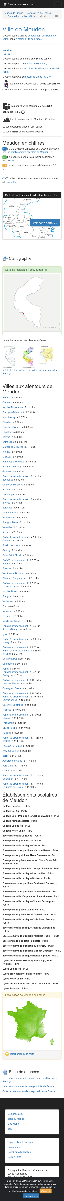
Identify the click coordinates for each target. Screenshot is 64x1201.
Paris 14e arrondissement (16, 537)
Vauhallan (7, 601)
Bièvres (6, 502)
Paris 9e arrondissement (15, 693)
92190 (6, 53)
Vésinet (6, 740)
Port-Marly (8, 765)
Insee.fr (11, 182)
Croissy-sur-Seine (11, 688)
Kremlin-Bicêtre (10, 629)
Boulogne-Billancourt (13, 412)
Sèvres (6, 397)
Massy (6, 642)
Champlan (8, 778)
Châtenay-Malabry (12, 484)
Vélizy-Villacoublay (12, 466)
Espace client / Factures (20, 1142)
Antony (6, 563)
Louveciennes (10, 699)
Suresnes (7, 507)
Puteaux (7, 568)
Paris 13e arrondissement (16, 639)
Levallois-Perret (10, 683)
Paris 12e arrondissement (16, 775)
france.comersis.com (21, 4)
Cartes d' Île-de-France (39, 12)
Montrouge (8, 494)
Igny (5, 634)
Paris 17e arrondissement (16, 696)
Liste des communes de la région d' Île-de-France (28, 1086)
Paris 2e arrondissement (15, 671)
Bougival (7, 596)
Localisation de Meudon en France (25, 995)
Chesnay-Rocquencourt (15, 578)
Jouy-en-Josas (10, 512)
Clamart (6, 402)
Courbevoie (8, 663)
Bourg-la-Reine (10, 522)
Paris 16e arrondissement (16, 499)
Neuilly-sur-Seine (11, 621)
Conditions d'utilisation (19, 1152)
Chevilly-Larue (10, 658)
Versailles (7, 527)
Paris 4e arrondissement (15, 680)
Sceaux (6, 489)
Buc (4, 606)
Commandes (14, 1147)
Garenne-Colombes (13, 704)
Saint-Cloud (8, 441)
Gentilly (6, 550)
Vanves (6, 436)
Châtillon (7, 432)
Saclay (6, 675)
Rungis (6, 732)
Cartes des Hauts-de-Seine (22, 16)
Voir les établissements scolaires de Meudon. (26, 151)
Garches (7, 471)
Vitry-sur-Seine (10, 750)
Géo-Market (14, 1123)
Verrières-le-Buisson (13, 573)
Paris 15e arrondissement (16, 476)
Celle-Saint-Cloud (11, 555)
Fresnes (7, 616)
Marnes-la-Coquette (13, 446)
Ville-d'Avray (9, 417)
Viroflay (6, 451)
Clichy (5, 770)
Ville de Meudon (23, 29)
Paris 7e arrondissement (15, 560)
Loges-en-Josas (11, 586)
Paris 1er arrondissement (15, 650)
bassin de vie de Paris (37, 76)
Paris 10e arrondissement (16, 737)
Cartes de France (14, 12)
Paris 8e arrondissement (15, 647)
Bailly (5, 755)
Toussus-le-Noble (11, 745)
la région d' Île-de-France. (28, 38)
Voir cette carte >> (45, 223)
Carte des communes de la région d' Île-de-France (28, 1091)
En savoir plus (31, 1195)
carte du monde (16, 1118)
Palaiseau (7, 722)
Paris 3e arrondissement (15, 714)
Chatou (6, 717)
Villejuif (6, 653)
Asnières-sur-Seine (12, 760)
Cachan (6, 540)
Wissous (7, 709)
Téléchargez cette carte (21, 1053)
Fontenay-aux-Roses (13, 461)
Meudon (7, 50)
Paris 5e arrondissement (15, 625)
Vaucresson (8, 517)
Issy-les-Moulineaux (13, 407)
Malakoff (7, 456)
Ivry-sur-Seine (10, 727)
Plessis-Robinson (11, 427)
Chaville (6, 422)
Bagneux (7, 479)
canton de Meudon (35, 63)
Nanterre (7, 611)
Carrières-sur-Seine (12, 787)
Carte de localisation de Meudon (24, 269)
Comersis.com (15, 1113)
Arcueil (6, 532)
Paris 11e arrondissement (16, 783)
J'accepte (45, 1190)
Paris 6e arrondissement (15, 583)
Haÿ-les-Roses (10, 591)
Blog (10, 1128)
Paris (5, 668)
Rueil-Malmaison (11, 545)
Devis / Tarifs (14, 1156)
